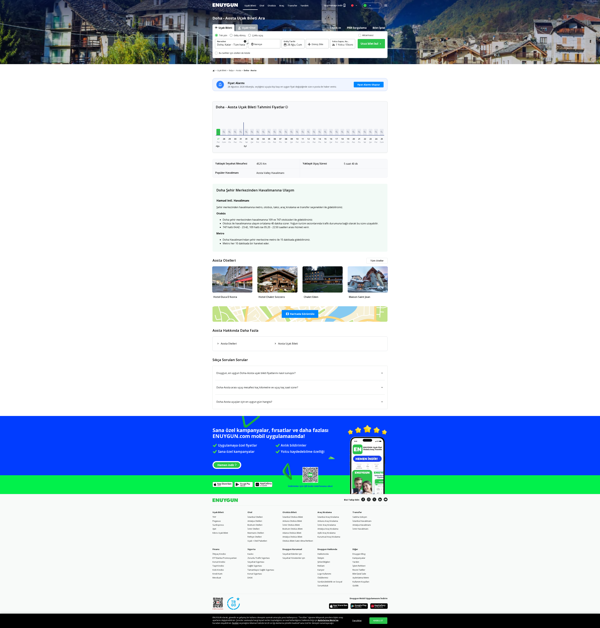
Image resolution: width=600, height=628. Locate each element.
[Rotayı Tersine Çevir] (248, 44)
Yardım (355, 561)
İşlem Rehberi (358, 565)
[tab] (223, 27)
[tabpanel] (300, 44)
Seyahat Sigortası (256, 561)
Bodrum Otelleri (255, 524)
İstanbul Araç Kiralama (328, 517)
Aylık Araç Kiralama (326, 532)
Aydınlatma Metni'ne (328, 620)
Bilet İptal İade (359, 573)
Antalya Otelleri (255, 521)
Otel (250, 512)
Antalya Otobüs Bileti (292, 536)
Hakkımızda (323, 553)
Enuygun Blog (358, 553)
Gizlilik (355, 585)
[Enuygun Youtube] (386, 500)
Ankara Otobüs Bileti (292, 521)
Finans (215, 549)
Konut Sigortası (255, 573)
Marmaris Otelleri (256, 532)
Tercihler (357, 620)
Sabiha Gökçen (359, 517)
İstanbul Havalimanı (361, 521)
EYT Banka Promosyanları (224, 558)
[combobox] (231, 44)
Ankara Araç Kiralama (328, 521)
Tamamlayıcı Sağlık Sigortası (261, 569)
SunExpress (218, 524)
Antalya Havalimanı (361, 524)
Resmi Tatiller (358, 569)
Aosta (238, 70)
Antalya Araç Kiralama (328, 528)
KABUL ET (378, 620)
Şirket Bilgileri (324, 561)
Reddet (235, 623)
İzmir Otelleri (254, 528)
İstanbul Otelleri (255, 517)
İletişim (321, 558)
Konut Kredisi (218, 561)
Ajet (214, 528)
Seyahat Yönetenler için (293, 558)
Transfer (357, 512)
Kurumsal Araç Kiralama (329, 536)
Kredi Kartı (217, 573)
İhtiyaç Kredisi (219, 553)
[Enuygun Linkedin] (380, 500)
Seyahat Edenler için (292, 553)
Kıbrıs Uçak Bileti (220, 532)
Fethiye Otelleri (255, 536)
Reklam (321, 565)
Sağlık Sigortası (255, 565)
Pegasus (216, 521)
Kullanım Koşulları (360, 581)
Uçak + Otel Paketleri (257, 540)
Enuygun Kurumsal (292, 549)
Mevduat (216, 577)
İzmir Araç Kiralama (327, 524)
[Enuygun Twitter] (374, 500)
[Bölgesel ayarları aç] (354, 5)
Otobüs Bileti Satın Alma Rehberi (297, 540)
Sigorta (251, 549)
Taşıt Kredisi (218, 565)
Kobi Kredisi (218, 569)
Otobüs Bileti (289, 512)
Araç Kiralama (325, 512)
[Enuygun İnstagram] (369, 500)
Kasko (250, 553)
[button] (218, 132)
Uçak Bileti (221, 70)
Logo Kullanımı (324, 573)
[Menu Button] (372, 5)
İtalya (231, 70)
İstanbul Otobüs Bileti (292, 517)
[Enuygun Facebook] (363, 500)
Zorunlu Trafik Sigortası (259, 558)
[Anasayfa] (213, 70)
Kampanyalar (358, 558)
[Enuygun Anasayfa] (225, 5)
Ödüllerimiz (323, 577)
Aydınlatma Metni (360, 577)
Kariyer (321, 569)
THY (214, 517)
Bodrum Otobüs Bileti (292, 528)
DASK (250, 577)
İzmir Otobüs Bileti (291, 524)
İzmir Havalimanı (360, 528)
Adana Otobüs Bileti (291, 532)
